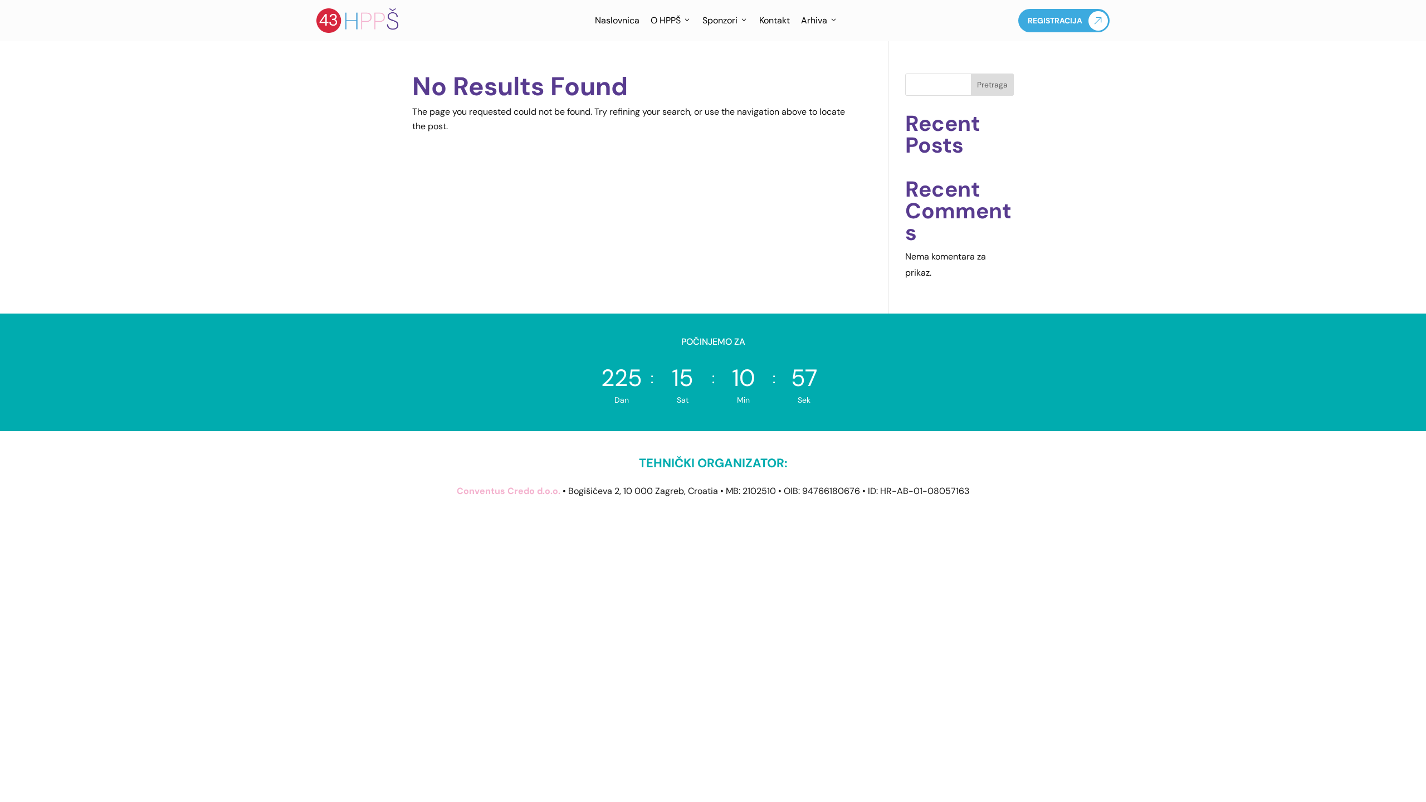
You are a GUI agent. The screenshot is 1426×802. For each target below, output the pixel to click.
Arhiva (814, 20)
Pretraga (992, 85)
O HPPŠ (666, 20)
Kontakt (774, 20)
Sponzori (720, 20)
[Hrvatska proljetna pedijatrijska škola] (358, 20)
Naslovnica (617, 20)
